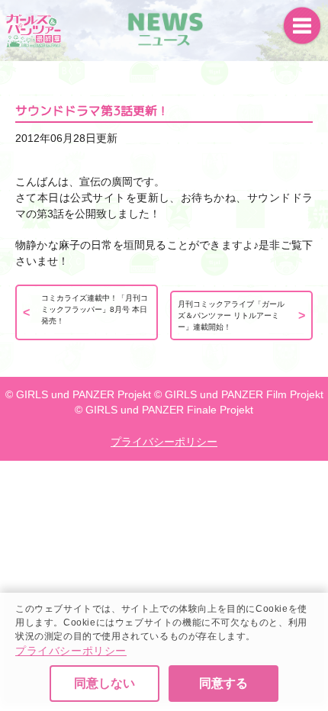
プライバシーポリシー (71, 651)
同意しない (104, 683)
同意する (223, 683)
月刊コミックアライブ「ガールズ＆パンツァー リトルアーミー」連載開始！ (231, 315)
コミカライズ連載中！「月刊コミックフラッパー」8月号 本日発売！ (94, 309)
